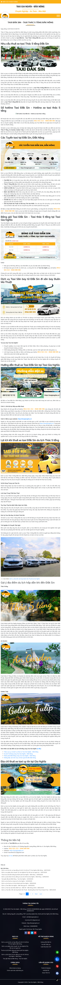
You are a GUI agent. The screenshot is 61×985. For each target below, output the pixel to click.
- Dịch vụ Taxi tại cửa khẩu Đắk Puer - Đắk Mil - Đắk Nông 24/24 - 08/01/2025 (22, 887)
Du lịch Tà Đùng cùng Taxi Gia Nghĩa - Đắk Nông (18, 754)
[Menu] (58, 16)
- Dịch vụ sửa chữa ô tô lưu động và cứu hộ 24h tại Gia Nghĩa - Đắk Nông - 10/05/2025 (25, 876)
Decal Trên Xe (46, 972)
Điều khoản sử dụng (15, 968)
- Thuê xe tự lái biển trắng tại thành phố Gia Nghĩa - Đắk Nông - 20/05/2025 (22, 874)
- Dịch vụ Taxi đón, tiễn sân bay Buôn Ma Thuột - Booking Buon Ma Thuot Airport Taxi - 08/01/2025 (28, 890)
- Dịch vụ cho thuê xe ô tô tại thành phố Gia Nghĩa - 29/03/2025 (18, 883)
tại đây (39, 748)
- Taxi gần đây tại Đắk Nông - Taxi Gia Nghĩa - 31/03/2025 (17, 879)
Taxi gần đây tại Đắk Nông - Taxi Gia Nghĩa (15, 958)
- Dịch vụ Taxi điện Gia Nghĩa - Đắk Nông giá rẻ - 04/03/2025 (17, 885)
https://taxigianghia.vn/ (25, 419)
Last (40, 894)
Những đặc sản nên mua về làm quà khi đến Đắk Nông (20, 757)
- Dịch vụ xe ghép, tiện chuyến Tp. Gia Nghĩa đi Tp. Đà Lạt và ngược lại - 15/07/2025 (24, 872)
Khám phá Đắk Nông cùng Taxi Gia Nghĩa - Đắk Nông (20, 755)
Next (36, 894)
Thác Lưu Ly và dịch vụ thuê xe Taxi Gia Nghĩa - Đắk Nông (21, 752)
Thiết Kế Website (46, 968)
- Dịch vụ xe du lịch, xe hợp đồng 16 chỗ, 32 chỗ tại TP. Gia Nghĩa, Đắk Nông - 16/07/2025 (25, 870)
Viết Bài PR (46, 970)
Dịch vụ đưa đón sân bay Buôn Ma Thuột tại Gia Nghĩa (24, 579)
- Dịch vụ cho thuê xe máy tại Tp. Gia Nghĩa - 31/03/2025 (16, 881)
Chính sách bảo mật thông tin (15, 970)
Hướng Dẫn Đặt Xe (46, 942)
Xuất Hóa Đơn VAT (46, 947)
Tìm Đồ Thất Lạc (45, 944)
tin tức (11, 855)
